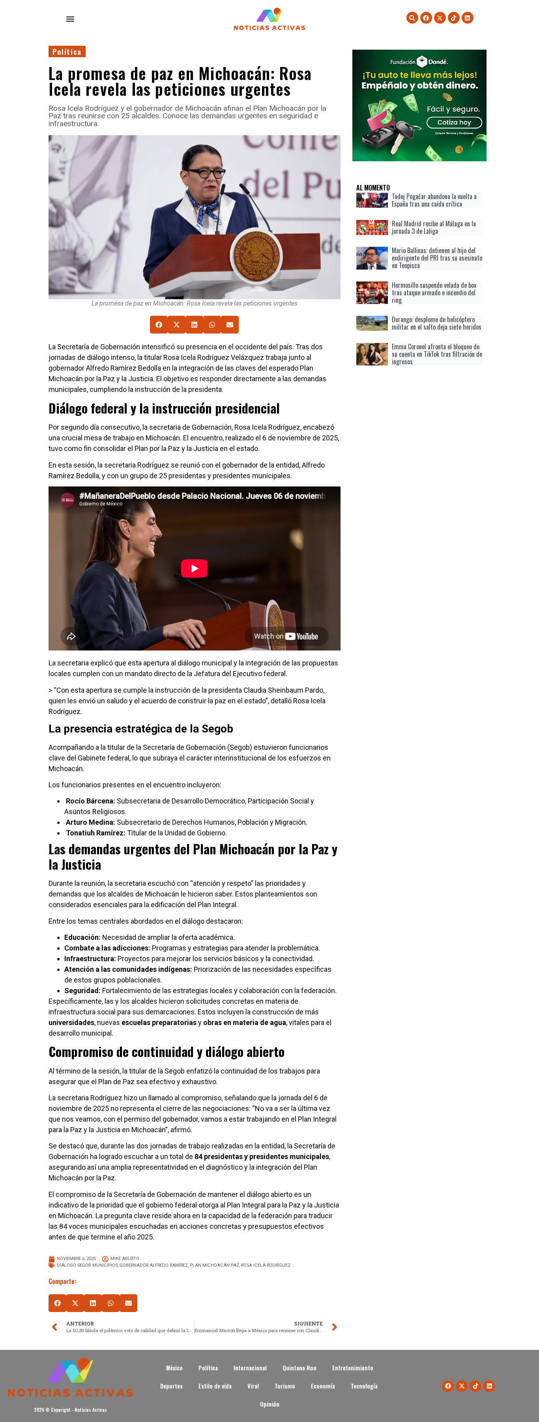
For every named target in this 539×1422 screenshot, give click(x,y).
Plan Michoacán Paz (214, 1265)
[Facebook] (426, 18)
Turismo (285, 1386)
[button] (70, 19)
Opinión (269, 1404)
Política (67, 51)
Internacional (250, 1368)
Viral (253, 1386)
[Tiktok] (454, 18)
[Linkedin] (467, 18)
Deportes (171, 1386)
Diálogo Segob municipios (87, 1265)
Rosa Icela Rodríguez (265, 1265)
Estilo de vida (215, 1386)
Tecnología (365, 1386)
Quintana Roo (299, 1368)
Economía (323, 1386)
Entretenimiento (352, 1368)
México (174, 1368)
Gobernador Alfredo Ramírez (154, 1265)
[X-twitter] (440, 18)
